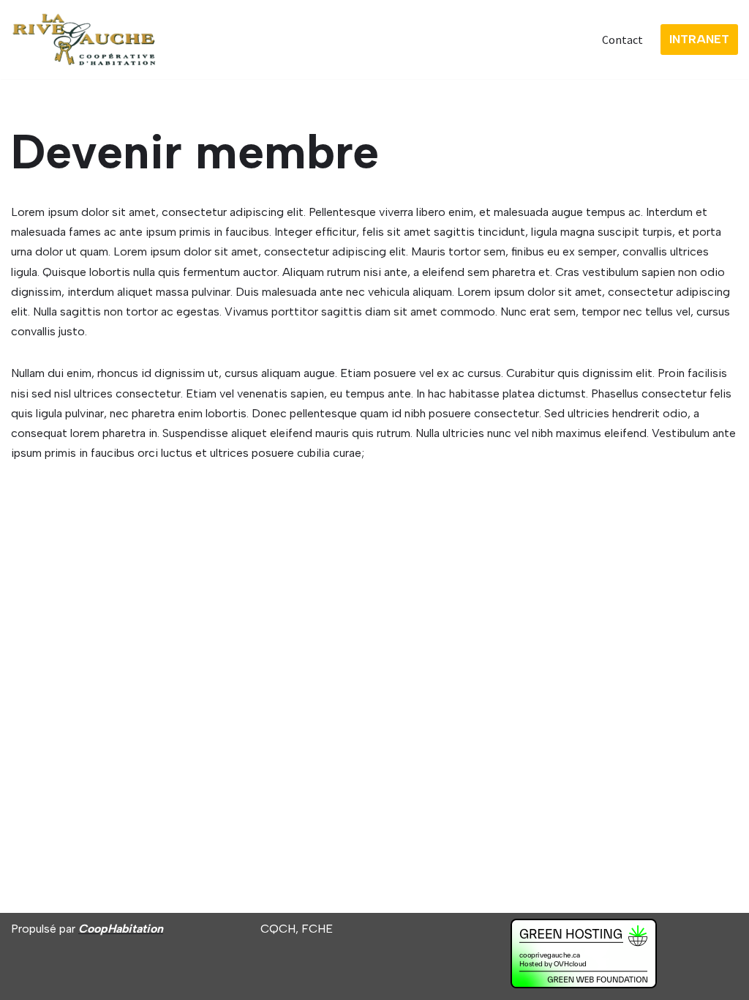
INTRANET (699, 39)
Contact (622, 39)
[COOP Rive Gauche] (84, 39)
